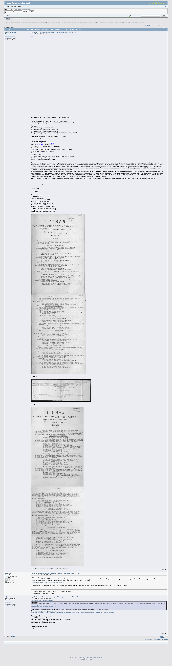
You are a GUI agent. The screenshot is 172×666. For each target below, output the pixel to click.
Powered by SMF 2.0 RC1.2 (75, 657)
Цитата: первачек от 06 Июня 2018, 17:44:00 (42, 600)
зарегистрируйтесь (25, 9)
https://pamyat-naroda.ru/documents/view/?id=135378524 (47, 582)
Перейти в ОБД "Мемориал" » (157, 3)
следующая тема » (162, 25)
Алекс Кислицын (104, 22)
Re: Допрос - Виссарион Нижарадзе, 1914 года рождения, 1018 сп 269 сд (57, 573)
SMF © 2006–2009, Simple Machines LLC (93, 657)
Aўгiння (7, 597)
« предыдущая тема (150, 25)
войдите (15, 9)
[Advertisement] (86, 649)
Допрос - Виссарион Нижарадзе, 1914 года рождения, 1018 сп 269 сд (55, 32)
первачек (8, 573)
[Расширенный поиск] (134, 15)
